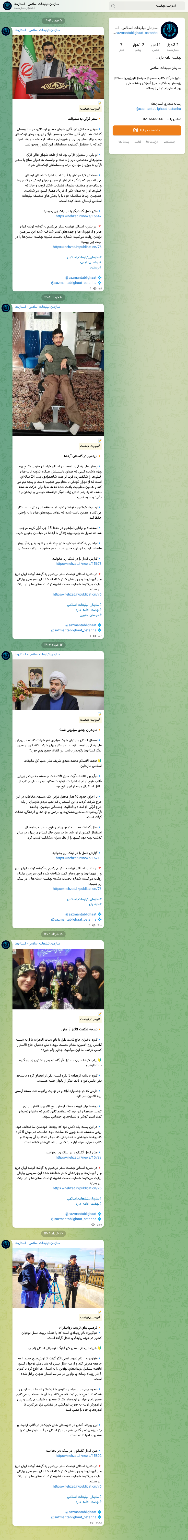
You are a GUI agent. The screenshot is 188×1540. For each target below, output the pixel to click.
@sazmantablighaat (80, 278)
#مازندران (95, 904)
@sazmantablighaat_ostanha (135, 33)
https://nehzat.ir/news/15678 (79, 564)
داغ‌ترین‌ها (152, 142)
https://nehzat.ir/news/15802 (79, 1456)
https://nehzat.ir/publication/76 (77, 247)
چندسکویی (169, 142)
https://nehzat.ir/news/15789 (79, 1157)
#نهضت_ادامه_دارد (89, 262)
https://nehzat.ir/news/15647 (79, 216)
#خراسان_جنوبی (91, 615)
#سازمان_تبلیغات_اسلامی (84, 257)
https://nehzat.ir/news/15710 (79, 858)
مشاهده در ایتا (149, 130)
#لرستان (96, 267)
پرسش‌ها (123, 142)
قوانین (137, 142)
